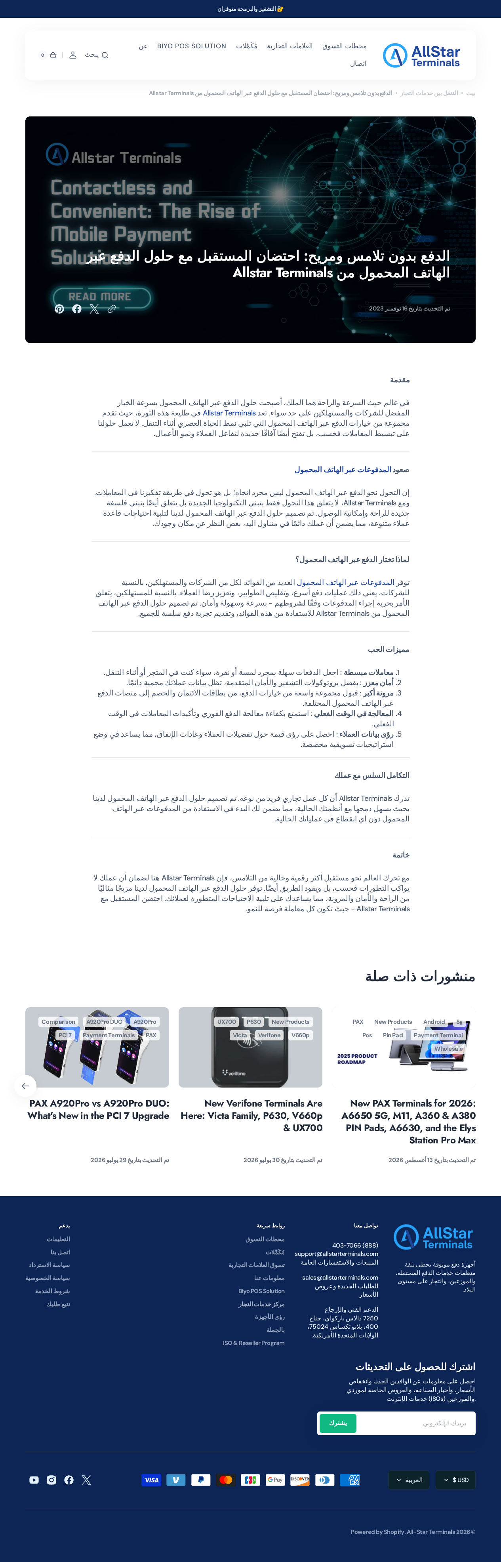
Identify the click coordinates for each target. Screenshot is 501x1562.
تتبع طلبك (58, 1304)
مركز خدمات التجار (262, 1304)
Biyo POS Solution (261, 1291)
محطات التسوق (265, 1239)
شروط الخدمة (52, 1291)
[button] (97, 55)
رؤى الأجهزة (270, 1317)
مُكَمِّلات (275, 1252)
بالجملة (276, 1330)
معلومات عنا (269, 1278)
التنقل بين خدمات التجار (429, 93)
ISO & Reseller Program (254, 1343)
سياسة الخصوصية (47, 1278)
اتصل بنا (60, 1252)
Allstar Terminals (229, 413)
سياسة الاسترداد (49, 1265)
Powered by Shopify (377, 1532)
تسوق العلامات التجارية (257, 1265)
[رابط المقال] (404, 1086)
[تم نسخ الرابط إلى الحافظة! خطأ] (111, 309)
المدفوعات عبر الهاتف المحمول (343, 469)
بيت (471, 93)
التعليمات (58, 1239)
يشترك (338, 1423)
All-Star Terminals (431, 1532)
